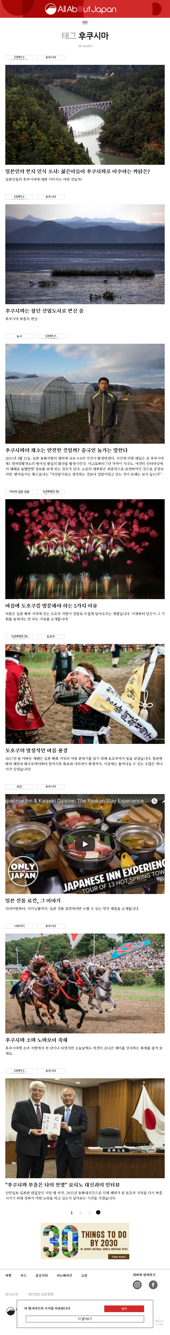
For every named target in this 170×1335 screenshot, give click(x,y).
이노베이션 (64, 1275)
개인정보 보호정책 (40, 1294)
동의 (124, 1308)
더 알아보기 (85, 1319)
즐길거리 (41, 1275)
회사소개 (11, 1294)
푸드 (23, 1275)
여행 (8, 1275)
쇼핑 (84, 1275)
